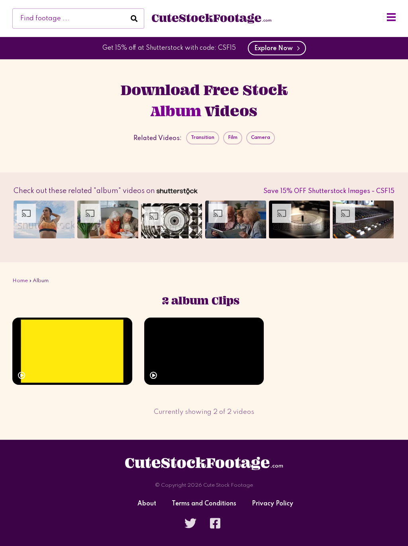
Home (20, 280)
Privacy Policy (272, 504)
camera (260, 137)
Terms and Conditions (204, 504)
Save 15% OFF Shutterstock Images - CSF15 (328, 191)
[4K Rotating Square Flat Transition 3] (204, 351)
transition (202, 137)
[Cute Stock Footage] (211, 18)
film (232, 137)
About (146, 504)
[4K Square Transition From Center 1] (72, 351)
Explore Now (275, 48)
